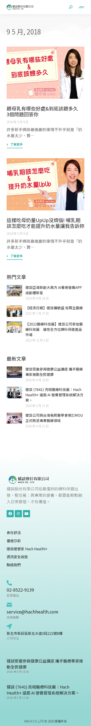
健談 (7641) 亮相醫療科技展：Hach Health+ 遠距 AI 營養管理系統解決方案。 (54, 395)
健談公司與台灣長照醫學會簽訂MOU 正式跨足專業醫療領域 (54, 417)
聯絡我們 (14, 565)
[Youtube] (26, 513)
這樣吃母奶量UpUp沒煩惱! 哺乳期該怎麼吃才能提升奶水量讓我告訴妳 (45, 222)
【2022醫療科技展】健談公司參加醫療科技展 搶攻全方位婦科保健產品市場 (54, 329)
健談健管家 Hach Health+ (27, 549)
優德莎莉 (14, 541)
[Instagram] (18, 513)
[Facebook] (10, 513)
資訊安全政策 (17, 557)
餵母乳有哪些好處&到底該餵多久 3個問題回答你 (45, 111)
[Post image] (45, 73)
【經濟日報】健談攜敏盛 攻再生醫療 (54, 307)
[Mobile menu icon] (80, 7)
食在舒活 (14, 533)
